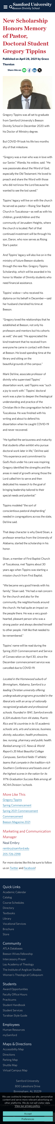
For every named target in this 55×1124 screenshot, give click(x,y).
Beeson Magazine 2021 (16, 822)
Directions (9, 1054)
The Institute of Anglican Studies (22, 969)
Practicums (9, 999)
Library (7, 918)
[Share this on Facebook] (29, 70)
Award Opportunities (15, 989)
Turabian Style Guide (15, 1015)
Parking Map (10, 1060)
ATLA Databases (12, 948)
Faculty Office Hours (15, 994)
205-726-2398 (12, 854)
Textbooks (9, 913)
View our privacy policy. (27, 1105)
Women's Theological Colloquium (23, 975)
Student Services (13, 1010)
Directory (8, 908)
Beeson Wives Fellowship (18, 954)
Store (6, 934)
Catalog (7, 897)
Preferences (28, 1118)
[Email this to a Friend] (24, 70)
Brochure (8, 929)
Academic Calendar (14, 892)
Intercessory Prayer (14, 959)
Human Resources (14, 1029)
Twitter (14, 868)
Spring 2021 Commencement (20, 811)
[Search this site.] (11, 7)
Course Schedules (13, 902)
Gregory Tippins (12, 800)
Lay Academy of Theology (18, 964)
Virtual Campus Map (15, 1070)
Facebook (29, 868)
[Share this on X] (40, 70)
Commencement (13, 816)
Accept (28, 1113)
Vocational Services (14, 923)
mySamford (10, 1035)
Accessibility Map (13, 1049)
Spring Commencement (17, 805)
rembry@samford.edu (16, 848)
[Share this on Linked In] (34, 70)
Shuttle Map (10, 1065)
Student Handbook (14, 1005)
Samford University (27, 1081)
